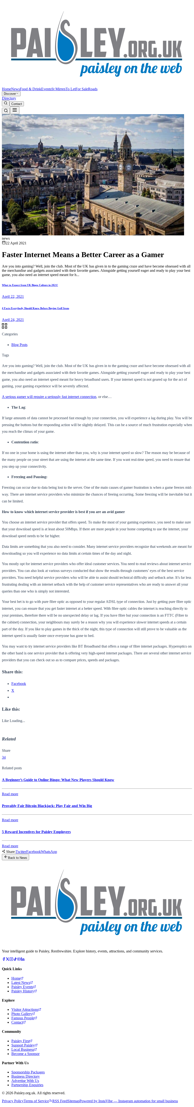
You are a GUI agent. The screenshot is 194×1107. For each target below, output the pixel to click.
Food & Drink (30, 89)
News (15, 89)
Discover (10, 93)
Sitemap (73, 1101)
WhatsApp (49, 852)
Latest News (20, 983)
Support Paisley (23, 1045)
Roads (92, 89)
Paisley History (22, 991)
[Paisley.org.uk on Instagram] (11, 960)
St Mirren (58, 89)
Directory (9, 98)
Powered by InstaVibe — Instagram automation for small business (128, 1101)
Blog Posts (19, 345)
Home (6, 89)
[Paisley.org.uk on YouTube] (19, 960)
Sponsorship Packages (28, 1072)
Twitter (21, 852)
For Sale (81, 89)
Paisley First (20, 1041)
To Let (70, 89)
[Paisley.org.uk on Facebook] (4, 960)
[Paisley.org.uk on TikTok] (15, 960)
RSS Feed (59, 1101)
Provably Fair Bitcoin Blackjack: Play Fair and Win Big (47, 806)
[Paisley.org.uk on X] (7, 960)
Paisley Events (22, 987)
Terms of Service (36, 1101)
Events (46, 89)
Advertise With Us (25, 1081)
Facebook (33, 852)
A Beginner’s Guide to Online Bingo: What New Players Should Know (58, 780)
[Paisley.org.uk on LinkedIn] (23, 960)
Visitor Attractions (24, 1010)
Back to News (17, 858)
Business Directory (25, 1076)
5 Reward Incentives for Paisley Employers (36, 832)
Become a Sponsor (25, 1054)
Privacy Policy (13, 1101)
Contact (16, 104)
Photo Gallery (21, 1014)
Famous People (22, 1018)
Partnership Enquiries (27, 1085)
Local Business (22, 1049)
